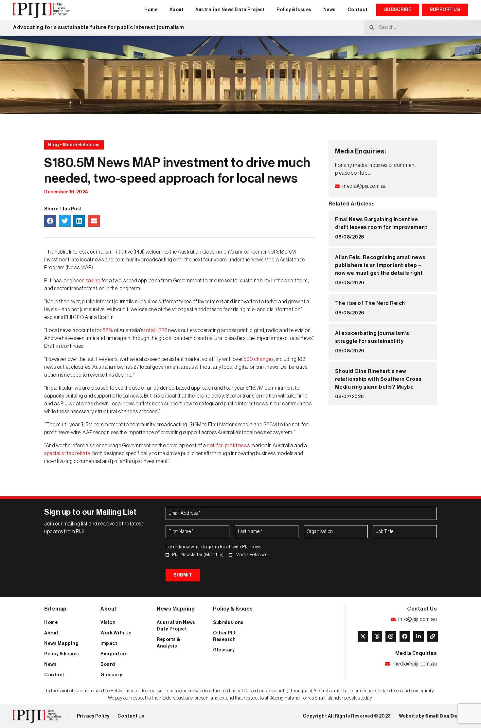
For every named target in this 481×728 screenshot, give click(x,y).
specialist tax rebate (67, 453)
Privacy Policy (93, 716)
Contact (357, 10)
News (329, 10)
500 (248, 359)
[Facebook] (405, 636)
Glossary (111, 675)
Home (151, 10)
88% (107, 330)
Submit (182, 575)
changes (264, 359)
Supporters (114, 654)
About (176, 10)
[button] (50, 221)
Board (107, 664)
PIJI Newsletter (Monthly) (198, 555)
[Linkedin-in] (418, 636)
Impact (108, 643)
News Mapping (61, 643)
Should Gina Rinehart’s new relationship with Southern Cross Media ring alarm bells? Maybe (378, 379)
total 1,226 (156, 330)
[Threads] (377, 636)
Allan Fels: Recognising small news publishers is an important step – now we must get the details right (380, 265)
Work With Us (116, 633)
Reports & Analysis (168, 642)
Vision (108, 622)
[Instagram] (390, 636)
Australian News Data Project (230, 10)
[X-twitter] (363, 636)
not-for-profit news (228, 445)
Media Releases (252, 555)
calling (93, 280)
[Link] (432, 636)
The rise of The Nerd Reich (370, 303)
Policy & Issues (294, 10)
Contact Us (131, 716)
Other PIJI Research (225, 636)
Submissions (228, 622)
